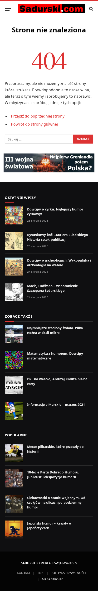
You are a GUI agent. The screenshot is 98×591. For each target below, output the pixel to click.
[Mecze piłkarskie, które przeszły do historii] (14, 453)
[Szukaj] (90, 8)
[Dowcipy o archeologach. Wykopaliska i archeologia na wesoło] (14, 267)
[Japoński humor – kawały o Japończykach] (14, 529)
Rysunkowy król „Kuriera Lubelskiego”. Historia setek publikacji (58, 237)
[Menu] (8, 8)
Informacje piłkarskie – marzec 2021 (56, 404)
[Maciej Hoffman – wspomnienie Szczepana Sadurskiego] (14, 292)
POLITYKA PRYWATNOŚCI (68, 573)
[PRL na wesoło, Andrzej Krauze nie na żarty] (14, 385)
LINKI (40, 573)
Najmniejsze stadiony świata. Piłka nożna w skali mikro (55, 330)
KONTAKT (23, 573)
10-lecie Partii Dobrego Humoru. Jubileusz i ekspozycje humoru (53, 474)
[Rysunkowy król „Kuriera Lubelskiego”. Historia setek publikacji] (14, 241)
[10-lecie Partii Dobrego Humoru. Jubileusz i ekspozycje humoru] (14, 478)
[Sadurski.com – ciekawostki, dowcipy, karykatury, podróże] (51, 8)
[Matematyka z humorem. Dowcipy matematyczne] (14, 360)
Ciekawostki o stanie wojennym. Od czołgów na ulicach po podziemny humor (56, 502)
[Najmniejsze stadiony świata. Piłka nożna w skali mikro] (14, 334)
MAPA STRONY (52, 579)
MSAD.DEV (69, 563)
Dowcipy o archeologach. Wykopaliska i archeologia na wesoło (59, 262)
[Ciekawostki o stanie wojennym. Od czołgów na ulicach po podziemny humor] (14, 504)
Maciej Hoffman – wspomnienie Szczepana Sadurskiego (52, 288)
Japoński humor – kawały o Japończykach (49, 525)
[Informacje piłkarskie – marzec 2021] (14, 411)
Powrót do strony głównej (34, 124)
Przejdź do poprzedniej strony (37, 116)
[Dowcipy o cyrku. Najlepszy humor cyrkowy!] (14, 215)
